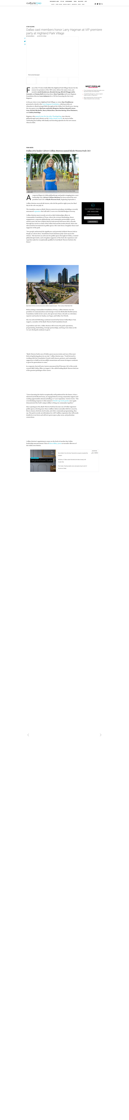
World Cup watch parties (61, 401)
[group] (31, 80)
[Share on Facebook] (25, 38)
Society (53, 4)
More (83, 4)
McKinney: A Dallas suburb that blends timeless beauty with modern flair (72, 461)
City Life (62, 1)
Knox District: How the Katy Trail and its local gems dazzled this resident (73, 454)
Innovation (74, 4)
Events (79, 4)
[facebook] (95, 4)
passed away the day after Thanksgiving (48, 116)
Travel (75, 1)
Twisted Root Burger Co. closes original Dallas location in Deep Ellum (93, 94)
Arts (86, 1)
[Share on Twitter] (25, 41)
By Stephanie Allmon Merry (31, 153)
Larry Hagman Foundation (50, 104)
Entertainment (68, 1)
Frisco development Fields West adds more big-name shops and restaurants (94, 91)
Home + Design (59, 4)
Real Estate (80, 1)
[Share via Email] (25, 44)
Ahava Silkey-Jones (55, 443)
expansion (37, 211)
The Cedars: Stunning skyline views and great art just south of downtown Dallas (72, 467)
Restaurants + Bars (54, 1)
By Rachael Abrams (30, 36)
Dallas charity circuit (55, 118)
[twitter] (97, 4)
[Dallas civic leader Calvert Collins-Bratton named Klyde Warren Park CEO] (52, 173)
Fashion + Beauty (67, 4)
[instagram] (99, 4)
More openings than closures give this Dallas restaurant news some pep (93, 98)
